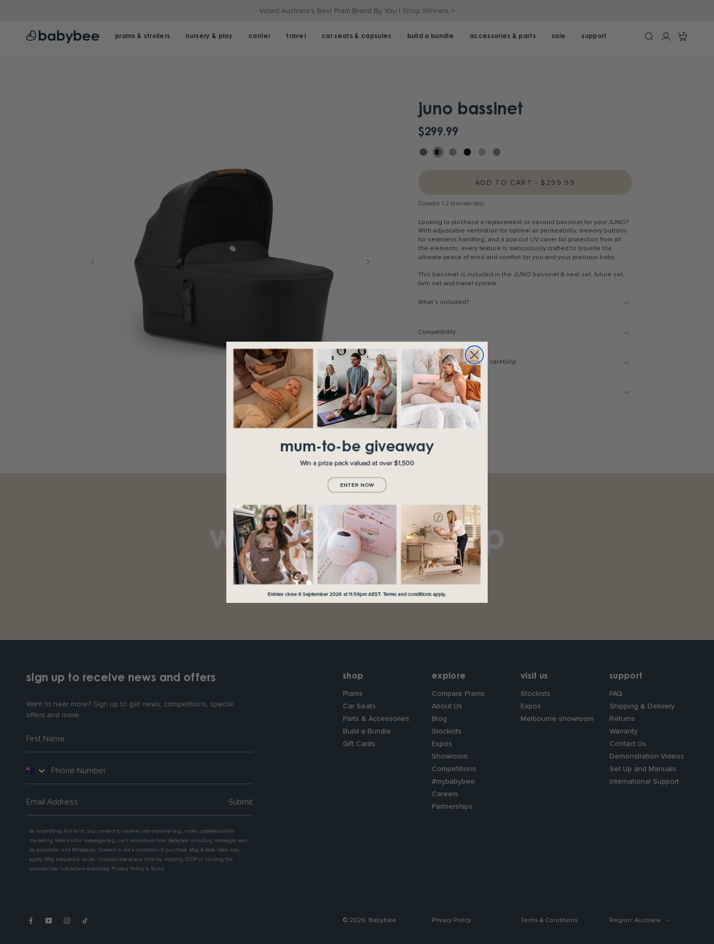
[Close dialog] (474, 355)
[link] (357, 472)
